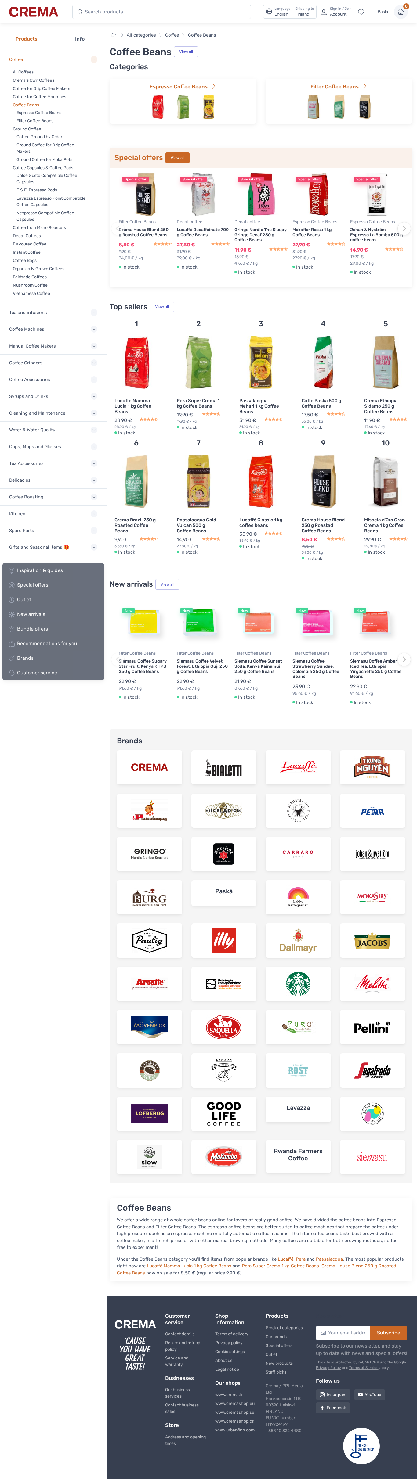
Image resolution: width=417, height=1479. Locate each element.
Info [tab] (80, 39)
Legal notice (227, 1369)
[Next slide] (404, 228)
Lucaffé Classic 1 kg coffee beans (260, 522)
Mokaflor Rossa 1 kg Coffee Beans (312, 232)
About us (223, 1360)
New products (279, 1363)
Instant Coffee (27, 252)
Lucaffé (285, 1259)
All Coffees (23, 72)
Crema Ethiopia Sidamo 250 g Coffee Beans (381, 406)
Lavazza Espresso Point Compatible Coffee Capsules (50, 201)
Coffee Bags (25, 260)
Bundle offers (32, 629)
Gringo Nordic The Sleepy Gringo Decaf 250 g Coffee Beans (260, 235)
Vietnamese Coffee (31, 293)
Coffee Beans (26, 105)
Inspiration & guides (40, 570)
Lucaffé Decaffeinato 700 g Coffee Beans (203, 232)
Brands (25, 658)
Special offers (32, 585)
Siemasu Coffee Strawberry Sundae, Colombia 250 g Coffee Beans (315, 669)
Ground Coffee (27, 129)
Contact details (179, 1334)
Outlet (24, 599)
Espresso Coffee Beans (38, 112)
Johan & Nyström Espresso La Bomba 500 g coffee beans (376, 235)
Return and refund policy (182, 1346)
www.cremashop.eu (235, 1403)
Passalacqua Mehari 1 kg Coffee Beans (259, 406)
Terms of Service (364, 1368)
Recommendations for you (47, 643)
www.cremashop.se (234, 1412)
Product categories (284, 1328)
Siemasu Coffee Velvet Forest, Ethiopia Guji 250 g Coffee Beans (202, 666)
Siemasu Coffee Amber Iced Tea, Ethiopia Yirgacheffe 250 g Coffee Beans (375, 669)
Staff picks (276, 1372)
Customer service (37, 673)
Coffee (172, 35)
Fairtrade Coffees (30, 277)
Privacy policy (229, 1342)
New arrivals (31, 614)
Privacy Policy (328, 1368)
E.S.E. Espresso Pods (36, 190)
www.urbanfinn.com (235, 1430)
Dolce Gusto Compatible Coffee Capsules (46, 178)
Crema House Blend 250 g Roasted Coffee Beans (144, 232)
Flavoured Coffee (29, 244)
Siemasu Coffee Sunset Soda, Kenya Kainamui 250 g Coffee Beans (258, 666)
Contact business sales (182, 1408)
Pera (301, 1259)
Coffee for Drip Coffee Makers (41, 88)
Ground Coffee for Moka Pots (44, 159)
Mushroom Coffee (30, 285)
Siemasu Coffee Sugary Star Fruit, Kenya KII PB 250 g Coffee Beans (143, 666)
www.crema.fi (228, 1394)
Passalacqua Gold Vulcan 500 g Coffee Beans (196, 525)
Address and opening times (185, 1440)
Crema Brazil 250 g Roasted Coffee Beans (135, 525)
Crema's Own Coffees (33, 80)
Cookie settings (230, 1351)
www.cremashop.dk (234, 1421)
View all (186, 51)
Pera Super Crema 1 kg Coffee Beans (198, 403)
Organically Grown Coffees (38, 268)
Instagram (336, 1394)
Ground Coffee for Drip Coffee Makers (45, 148)
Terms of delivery (231, 1334)
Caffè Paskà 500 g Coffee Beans (321, 403)
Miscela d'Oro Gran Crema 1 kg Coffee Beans (384, 525)
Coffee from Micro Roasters (39, 227)
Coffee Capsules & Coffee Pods (43, 167)
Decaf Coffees (27, 235)
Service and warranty (176, 1361)
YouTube (373, 1394)
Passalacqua (329, 1259)
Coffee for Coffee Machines (39, 96)
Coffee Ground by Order (39, 136)
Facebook (336, 1407)
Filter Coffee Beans (34, 120)
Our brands (276, 1336)
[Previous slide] (118, 228)
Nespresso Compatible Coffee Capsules (45, 216)
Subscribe (388, 1333)
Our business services (177, 1393)
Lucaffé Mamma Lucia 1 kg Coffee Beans (132, 406)
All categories (141, 35)
